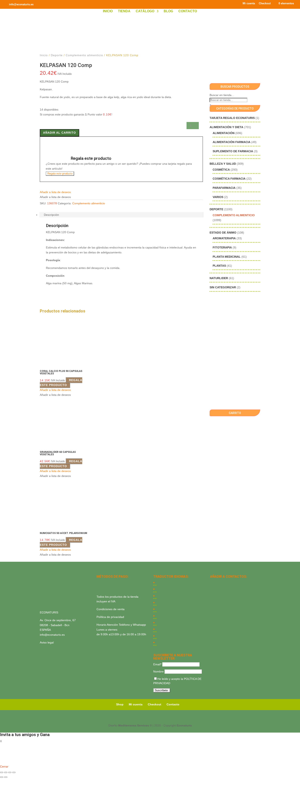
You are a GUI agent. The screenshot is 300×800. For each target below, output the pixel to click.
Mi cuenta (249, 3)
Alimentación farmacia (231, 142)
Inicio (108, 11)
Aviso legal (47, 642)
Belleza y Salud (223, 163)
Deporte (57, 55)
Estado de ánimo (223, 232)
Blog (168, 11)
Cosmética (221, 169)
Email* (157, 664)
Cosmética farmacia (229, 178)
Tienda (124, 11)
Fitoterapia (222, 247)
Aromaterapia (224, 238)
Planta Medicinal (227, 256)
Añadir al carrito (59, 132)
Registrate (6, 760)
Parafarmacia (224, 187)
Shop (119, 704)
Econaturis (184, 725)
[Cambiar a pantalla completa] (5, 772)
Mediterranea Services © (135, 725)
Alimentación (223, 133)
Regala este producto (59, 173)
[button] (55, 192)
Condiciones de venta (110, 609)
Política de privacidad (110, 617)
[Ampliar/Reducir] (1, 772)
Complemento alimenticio (84, 55)
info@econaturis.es (52, 634)
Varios (218, 197)
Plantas (219, 265)
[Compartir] (9, 772)
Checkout (265, 3)
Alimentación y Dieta (226, 127)
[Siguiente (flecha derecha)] (5, 777)
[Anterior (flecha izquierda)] (1, 777)
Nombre (158, 671)
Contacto (187, 11)
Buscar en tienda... (222, 95)
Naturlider (219, 278)
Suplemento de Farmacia (233, 151)
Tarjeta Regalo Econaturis (232, 118)
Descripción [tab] (51, 214)
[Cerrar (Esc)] (14, 772)
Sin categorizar (223, 287)
